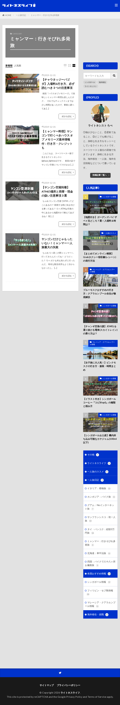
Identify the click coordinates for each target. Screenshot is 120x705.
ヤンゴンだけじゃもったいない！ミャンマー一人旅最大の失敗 (57, 243)
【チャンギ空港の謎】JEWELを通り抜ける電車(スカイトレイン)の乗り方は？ (100, 330)
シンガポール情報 (109, 197)
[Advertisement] (100, 40)
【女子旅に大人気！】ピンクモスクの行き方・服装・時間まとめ (99, 366)
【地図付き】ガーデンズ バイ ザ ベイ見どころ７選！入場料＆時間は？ (100, 221)
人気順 (17, 65)
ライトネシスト (91, 86)
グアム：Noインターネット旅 (99, 507)
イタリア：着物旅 (98, 488)
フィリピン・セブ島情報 (100, 592)
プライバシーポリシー (68, 685)
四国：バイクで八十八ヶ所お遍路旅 (100, 563)
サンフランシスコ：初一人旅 (100, 519)
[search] (114, 75)
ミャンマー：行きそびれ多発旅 (45, 15)
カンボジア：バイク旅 (101, 496)
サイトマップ (47, 685)
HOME (8, 15)
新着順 (8, 65)
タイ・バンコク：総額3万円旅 (100, 531)
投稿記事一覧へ (99, 175)
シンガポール (90, 82)
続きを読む (67, 116)
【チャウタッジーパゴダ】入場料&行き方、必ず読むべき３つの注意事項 (58, 83)
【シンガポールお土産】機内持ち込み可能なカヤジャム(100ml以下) (100, 439)
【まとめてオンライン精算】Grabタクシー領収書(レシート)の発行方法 (99, 257)
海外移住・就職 (97, 614)
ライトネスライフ (98, 463)
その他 (92, 454)
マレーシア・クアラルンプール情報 (102, 270)
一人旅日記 (21, 15)
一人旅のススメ (110, 233)
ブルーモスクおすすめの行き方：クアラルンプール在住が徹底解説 (99, 293)
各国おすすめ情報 (99, 573)
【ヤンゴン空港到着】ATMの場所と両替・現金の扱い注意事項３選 (57, 191)
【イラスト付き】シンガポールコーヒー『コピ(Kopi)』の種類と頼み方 (99, 402)
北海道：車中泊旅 (98, 553)
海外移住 (102, 82)
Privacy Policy (74, 696)
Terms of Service (97, 696)
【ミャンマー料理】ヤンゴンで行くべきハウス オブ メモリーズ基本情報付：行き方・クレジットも (57, 139)
